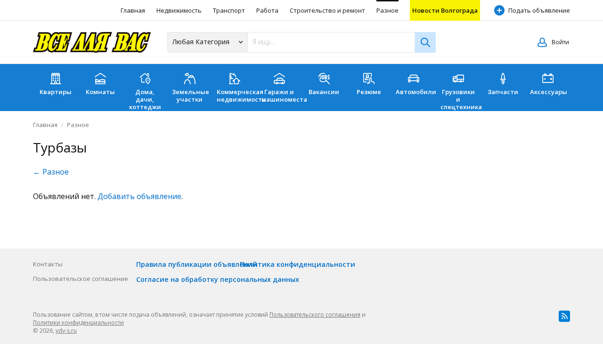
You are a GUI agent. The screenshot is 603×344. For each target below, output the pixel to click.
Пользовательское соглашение (80, 278)
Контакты (48, 264)
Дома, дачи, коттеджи (145, 99)
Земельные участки (190, 96)
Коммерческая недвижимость (237, 96)
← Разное (51, 172)
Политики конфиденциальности (78, 323)
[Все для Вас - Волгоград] (92, 42)
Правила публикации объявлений (196, 264)
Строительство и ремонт (327, 10)
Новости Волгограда (445, 10)
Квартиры (56, 92)
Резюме (369, 92)
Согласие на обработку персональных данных (217, 279)
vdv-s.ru (66, 331)
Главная (133, 10)
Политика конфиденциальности (297, 264)
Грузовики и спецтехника (460, 99)
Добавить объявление (139, 196)
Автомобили (416, 92)
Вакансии (324, 92)
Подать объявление (539, 10)
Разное (387, 10)
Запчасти (503, 92)
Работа (267, 10)
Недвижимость (179, 10)
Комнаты (100, 92)
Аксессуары (548, 92)
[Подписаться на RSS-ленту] (564, 316)
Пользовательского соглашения (314, 315)
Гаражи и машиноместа (281, 96)
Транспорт (229, 10)
